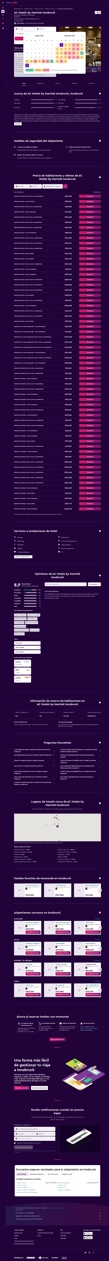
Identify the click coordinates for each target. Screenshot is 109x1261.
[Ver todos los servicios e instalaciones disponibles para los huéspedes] (100, 531)
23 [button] (51, 57)
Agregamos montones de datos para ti (28, 1216)
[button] (3, 3)
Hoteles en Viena (21, 1182)
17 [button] (27, 57)
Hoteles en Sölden (21, 1185)
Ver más (97, 919)
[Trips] (3, 23)
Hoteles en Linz (62, 1187)
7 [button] (43, 49)
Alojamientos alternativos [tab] (37, 1174)
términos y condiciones (41, 1150)
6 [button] (39, 49)
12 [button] (35, 53)
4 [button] (31, 49)
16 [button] (51, 53)
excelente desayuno (20, 615)
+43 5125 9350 (18, 21)
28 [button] (43, 61)
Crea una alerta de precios (87, 1028)
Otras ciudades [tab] (22, 1174)
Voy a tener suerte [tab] (53, 1174)
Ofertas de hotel (18, 8)
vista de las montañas (31, 622)
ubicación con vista (20, 626)
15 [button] (47, 53)
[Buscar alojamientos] (3, 11)
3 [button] (27, 49)
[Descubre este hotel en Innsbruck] (100, 93)
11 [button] (31, 53)
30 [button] (52, 61)
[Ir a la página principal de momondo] (11, 2)
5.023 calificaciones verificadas (34, 23)
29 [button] (47, 61)
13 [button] (39, 53)
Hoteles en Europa (28, 8)
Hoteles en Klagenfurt (22, 1187)
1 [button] (47, 45)
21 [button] (43, 57)
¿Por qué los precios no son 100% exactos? (29, 1219)
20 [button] (39, 57)
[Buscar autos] (3, 15)
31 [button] (27, 65)
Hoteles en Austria (38, 8)
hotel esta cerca (32, 618)
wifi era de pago (19, 622)
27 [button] (39, 61)
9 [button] (51, 49)
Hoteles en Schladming (64, 1190)
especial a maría (34, 630)
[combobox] (36, 1129)
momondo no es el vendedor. (25, 1213)
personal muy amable (34, 615)
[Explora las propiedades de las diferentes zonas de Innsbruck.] (100, 913)
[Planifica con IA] (3, 18)
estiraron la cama (19, 633)
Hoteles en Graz (62, 1185)
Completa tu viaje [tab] (67, 1174)
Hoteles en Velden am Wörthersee (25, 1190)
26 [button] (35, 61)
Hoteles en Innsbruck (50, 8)
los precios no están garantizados (55, 1207)
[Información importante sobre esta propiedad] (100, 702)
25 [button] (31, 61)
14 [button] (43, 53)
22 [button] (47, 57)
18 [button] (31, 57)
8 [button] (47, 49)
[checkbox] (22, 663)
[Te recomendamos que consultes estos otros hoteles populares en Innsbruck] (100, 878)
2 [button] (51, 45)
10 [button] (27, 53)
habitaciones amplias (20, 618)
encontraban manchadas (21, 630)
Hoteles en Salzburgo (63, 1182)
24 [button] (27, 61)
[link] (33, 932)
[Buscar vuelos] (3, 8)
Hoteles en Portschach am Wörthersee (26, 1192)
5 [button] (35, 49)
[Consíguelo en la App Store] (88, 1237)
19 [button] (35, 57)
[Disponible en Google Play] (88, 1233)
